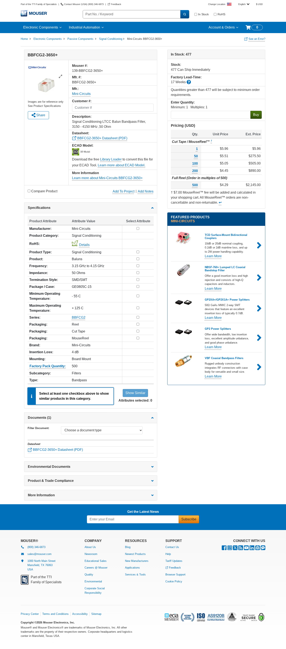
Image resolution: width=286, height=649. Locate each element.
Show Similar (135, 393)
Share (40, 115)
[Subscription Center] (257, 548)
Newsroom (91, 554)
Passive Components (80, 38)
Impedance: (38, 273)
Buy (256, 114)
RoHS (221, 14)
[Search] (184, 14)
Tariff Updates (173, 560)
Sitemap (96, 613)
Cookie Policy (173, 581)
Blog (127, 547)
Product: (36, 259)
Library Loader (111, 159)
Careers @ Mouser (96, 567)
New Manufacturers (136, 560)
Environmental (93, 581)
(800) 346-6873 (36, 547)
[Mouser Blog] (263, 548)
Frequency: (38, 266)
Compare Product (44, 191)
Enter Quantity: (183, 102)
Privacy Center (30, 613)
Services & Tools (135, 574)
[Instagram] (229, 548)
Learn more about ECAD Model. (121, 165)
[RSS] (240, 548)
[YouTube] (246, 548)
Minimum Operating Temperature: (44, 296)
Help (168, 554)
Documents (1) (39, 417)
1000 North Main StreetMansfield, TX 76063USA (41, 565)
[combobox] (244, 4)
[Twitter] (235, 548)
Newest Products (135, 554)
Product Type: (40, 252)
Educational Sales (96, 560)
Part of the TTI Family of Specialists (39, 4)
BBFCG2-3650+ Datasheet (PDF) (101, 138)
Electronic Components (40, 27)
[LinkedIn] (252, 548)
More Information (41, 495)
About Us (90, 547)
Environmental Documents (49, 466)
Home (24, 38)
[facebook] (224, 548)
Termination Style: (43, 280)
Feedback (175, 567)
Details (84, 245)
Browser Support (175, 574)
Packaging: (38, 324)
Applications (132, 567)
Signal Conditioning (110, 38)
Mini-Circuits (81, 94)
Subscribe (188, 519)
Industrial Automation (84, 27)
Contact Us (172, 547)
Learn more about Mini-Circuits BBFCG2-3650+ (107, 178)
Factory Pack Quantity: (48, 366)
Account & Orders (222, 27)
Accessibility (80, 613)
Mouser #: (80, 65)
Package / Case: (42, 286)
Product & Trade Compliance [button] (51, 480)
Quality (89, 574)
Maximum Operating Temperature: (45, 308)
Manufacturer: (40, 228)
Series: (34, 317)
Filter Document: (38, 428)
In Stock (203, 14)
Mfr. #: (76, 77)
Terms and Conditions (55, 613)
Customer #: (81, 101)
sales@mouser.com (39, 554)
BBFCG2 (78, 317)
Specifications (39, 207)
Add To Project (123, 191)
